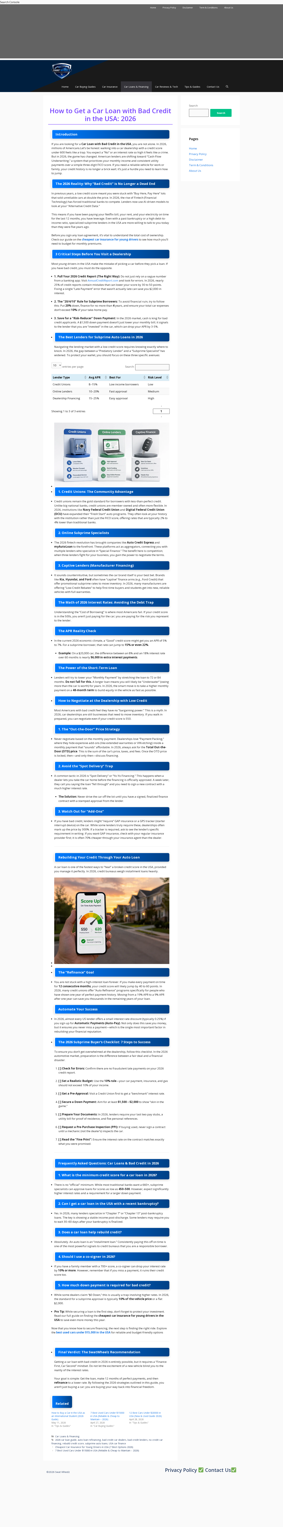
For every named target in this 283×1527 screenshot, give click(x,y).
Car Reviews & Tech (166, 86)
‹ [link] (161, 406)
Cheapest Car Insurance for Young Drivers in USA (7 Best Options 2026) (94, 1447)
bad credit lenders (138, 1439)
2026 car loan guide (65, 1439)
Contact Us (213, 86)
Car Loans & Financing (136, 86)
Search (193, 105)
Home (153, 7)
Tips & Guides (192, 86)
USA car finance (117, 1443)
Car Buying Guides (85, 86)
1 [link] (161, 411)
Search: (129, 366)
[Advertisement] (141, 35)
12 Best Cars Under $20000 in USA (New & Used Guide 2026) (145, 1414)
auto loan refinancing (89, 1439)
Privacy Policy (169, 7)
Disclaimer (188, 7)
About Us (228, 7)
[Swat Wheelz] (61, 70)
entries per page (73, 366)
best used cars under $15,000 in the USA (83, 1332)
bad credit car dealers (114, 1439)
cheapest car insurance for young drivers (110, 239)
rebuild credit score (73, 1443)
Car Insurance (110, 86)
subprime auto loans (96, 1443)
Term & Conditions (208, 7)
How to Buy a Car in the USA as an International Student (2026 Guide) (68, 1416)
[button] (227, 86)
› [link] (161, 416)
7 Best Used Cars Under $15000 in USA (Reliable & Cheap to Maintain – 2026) (107, 1416)
